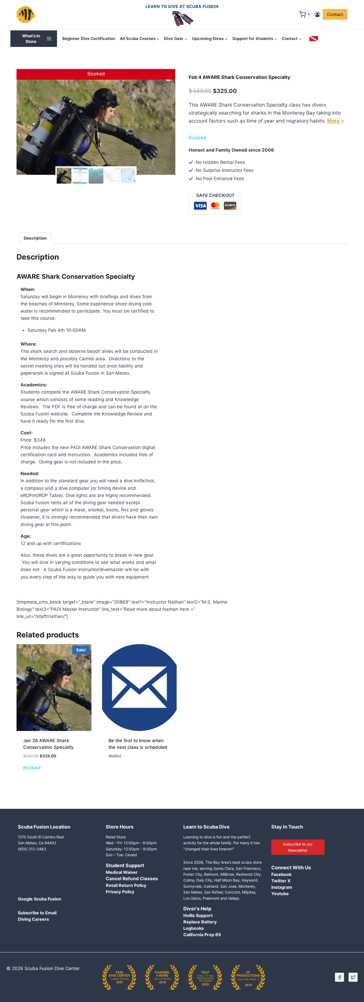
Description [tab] (35, 238)
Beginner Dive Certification (88, 38)
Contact (335, 14)
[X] (353, 977)
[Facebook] (339, 977)
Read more (119, 772)
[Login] (317, 14)
